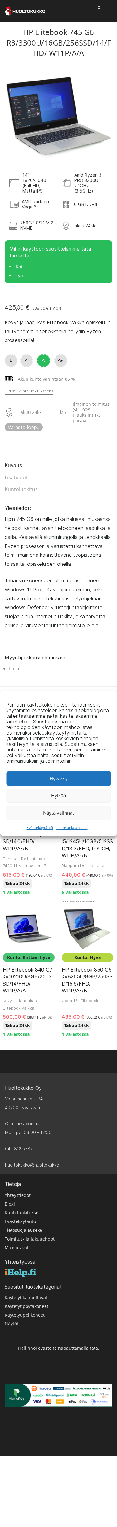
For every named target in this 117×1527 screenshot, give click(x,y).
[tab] (58, 466)
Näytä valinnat (58, 813)
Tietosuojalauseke (72, 827)
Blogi (10, 1204)
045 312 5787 (19, 1148)
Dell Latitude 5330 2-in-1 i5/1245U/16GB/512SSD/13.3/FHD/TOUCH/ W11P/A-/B (87, 842)
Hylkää (58, 795)
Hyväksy (59, 778)
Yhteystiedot (18, 1195)
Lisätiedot (16, 477)
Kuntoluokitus (21, 489)
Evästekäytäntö (40, 827)
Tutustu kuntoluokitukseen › (29, 391)
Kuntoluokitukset (22, 1213)
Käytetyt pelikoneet (25, 1315)
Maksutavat (17, 1247)
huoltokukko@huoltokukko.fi (34, 1164)
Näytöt (11, 1324)
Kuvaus (13, 465)
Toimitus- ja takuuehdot (30, 1239)
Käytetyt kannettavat (26, 1297)
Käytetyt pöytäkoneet (26, 1306)
